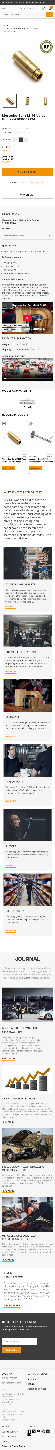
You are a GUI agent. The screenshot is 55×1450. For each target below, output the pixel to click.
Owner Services (19, 2)
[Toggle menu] (3, 8)
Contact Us (42, 2)
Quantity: (6, 140)
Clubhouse (28, 2)
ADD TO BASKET (8, 468)
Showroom (35, 2)
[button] (26, 473)
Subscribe (11, 1350)
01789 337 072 (10, 1378)
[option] (27, 65)
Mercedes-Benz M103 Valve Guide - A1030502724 (14, 460)
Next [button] (52, 436)
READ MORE (8, 1058)
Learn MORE (10, 606)
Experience (11, 2)
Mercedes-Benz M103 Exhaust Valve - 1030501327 (41, 460)
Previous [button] (3, 436)
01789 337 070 (36, 182)
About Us (4, 2)
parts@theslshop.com (11, 1382)
